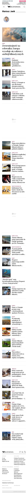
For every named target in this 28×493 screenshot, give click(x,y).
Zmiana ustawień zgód (19, 459)
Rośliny (13, 316)
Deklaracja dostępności (19, 464)
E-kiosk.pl (16, 469)
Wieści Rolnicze (18, 476)
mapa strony (5, 485)
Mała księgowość (18, 473)
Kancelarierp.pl (17, 475)
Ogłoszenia (5, 470)
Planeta (13, 69)
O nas (3, 458)
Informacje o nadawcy (19, 463)
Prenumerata (5, 472)
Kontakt (4, 459)
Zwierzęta (14, 368)
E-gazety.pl (16, 470)
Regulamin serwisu (18, 461)
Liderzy (13, 175)
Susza (13, 141)
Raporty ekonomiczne (16, 186)
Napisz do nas (5, 461)
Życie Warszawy (18, 478)
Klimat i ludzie (15, 80)
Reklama (4, 469)
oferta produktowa (7, 487)
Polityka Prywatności (19, 458)
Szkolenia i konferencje (8, 482)
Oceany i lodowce (5, 277)
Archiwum (4, 473)
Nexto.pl (16, 472)
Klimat (3, 43)
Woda (13, 432)
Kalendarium (17, 485)
